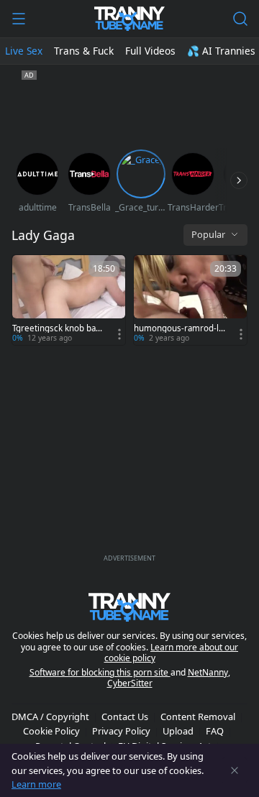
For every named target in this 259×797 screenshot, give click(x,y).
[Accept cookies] (234, 770)
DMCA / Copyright (50, 716)
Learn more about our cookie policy (171, 653)
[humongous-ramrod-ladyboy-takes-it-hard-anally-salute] (190, 300)
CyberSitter (130, 683)
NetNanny (208, 672)
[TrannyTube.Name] (129, 18)
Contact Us (124, 716)
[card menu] (119, 334)
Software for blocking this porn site (100, 672)
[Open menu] (19, 19)
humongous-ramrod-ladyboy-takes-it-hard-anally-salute (178, 328)
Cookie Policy (51, 730)
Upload (178, 730)
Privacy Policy (121, 730)
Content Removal (197, 716)
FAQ (215, 730)
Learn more (36, 784)
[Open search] (240, 19)
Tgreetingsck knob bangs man (56, 328)
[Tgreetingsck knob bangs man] (68, 300)
